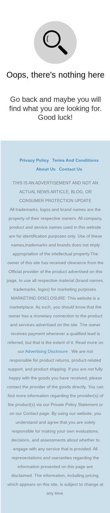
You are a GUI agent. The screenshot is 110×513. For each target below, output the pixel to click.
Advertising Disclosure (46, 351)
